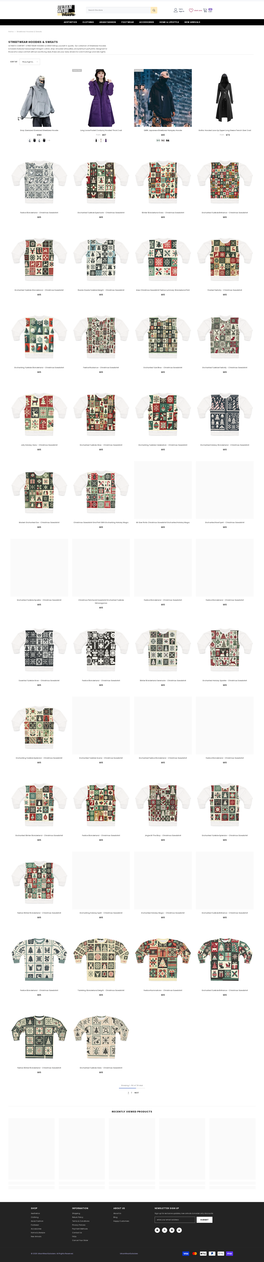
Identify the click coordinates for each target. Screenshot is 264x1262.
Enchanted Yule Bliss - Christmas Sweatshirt (163, 367)
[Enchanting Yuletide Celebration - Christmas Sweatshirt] (163, 412)
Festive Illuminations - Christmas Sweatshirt (163, 990)
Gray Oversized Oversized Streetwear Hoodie (39, 130)
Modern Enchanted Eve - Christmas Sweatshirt (39, 522)
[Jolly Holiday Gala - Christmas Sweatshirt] (39, 412)
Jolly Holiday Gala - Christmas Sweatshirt (39, 445)
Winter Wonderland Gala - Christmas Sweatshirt (163, 212)
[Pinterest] (164, 1230)
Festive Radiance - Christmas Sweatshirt (101, 367)
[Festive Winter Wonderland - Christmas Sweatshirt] (39, 880)
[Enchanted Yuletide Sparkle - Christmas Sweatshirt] (39, 568)
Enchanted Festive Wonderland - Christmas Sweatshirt (163, 758)
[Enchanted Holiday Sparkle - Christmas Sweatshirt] (225, 648)
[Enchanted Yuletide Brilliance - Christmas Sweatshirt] (225, 180)
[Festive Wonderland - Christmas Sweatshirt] (39, 180)
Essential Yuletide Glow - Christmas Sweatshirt (39, 680)
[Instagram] (157, 1230)
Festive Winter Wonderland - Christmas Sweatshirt (39, 913)
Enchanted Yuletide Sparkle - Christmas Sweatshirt (39, 600)
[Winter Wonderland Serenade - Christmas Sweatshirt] (163, 648)
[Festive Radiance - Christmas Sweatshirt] (101, 335)
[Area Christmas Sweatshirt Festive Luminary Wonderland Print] (163, 258)
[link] (31, 1183)
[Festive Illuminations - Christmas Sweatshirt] (163, 958)
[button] (30, 62)
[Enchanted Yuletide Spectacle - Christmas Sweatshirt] (101, 180)
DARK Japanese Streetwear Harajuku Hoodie (163, 130)
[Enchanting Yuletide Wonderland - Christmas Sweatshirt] (39, 335)
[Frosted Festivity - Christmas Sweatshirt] (225, 258)
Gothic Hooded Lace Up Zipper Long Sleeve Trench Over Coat (225, 130)
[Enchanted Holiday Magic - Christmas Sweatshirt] (163, 880)
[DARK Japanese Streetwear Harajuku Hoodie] (163, 98)
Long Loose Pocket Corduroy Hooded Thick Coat (101, 130)
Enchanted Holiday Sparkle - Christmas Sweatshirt (225, 680)
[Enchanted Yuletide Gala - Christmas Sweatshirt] (101, 1035)
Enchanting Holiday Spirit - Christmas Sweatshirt (101, 913)
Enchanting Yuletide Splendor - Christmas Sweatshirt (39, 758)
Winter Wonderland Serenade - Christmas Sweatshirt (163, 680)
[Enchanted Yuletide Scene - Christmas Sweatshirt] (101, 725)
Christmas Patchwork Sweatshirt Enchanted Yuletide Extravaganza (101, 601)
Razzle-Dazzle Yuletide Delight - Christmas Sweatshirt (101, 290)
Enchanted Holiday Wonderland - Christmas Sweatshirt (224, 445)
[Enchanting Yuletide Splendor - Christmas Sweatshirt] (39, 725)
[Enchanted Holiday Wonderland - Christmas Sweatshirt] (225, 412)
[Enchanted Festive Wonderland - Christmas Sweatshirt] (163, 725)
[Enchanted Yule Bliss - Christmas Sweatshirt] (163, 335)
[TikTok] (171, 1230)
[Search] (121, 10)
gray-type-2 (39, 140)
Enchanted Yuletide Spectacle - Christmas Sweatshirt (101, 212)
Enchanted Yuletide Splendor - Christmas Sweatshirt (225, 835)
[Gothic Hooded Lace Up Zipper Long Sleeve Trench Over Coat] (225, 98)
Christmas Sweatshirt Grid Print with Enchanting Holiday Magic (101, 522)
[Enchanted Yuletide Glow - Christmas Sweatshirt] (101, 412)
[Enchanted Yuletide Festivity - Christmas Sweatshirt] (225, 335)
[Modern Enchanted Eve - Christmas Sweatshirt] (39, 490)
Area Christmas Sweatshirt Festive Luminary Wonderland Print (163, 290)
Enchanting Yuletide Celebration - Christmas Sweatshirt (163, 445)
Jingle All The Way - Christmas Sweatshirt (163, 835)
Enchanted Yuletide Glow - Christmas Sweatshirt (101, 445)
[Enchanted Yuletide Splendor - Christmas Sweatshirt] (225, 803)
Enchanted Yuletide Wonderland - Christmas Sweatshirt (39, 290)
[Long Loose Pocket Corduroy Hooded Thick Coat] (101, 98)
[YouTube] (179, 1230)
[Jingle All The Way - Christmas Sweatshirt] (163, 803)
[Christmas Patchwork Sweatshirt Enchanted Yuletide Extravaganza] (101, 568)
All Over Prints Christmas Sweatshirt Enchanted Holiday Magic (163, 522)
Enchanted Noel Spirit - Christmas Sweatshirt (224, 522)
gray (30, 140)
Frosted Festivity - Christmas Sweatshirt (225, 290)
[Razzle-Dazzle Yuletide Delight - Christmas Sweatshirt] (101, 258)
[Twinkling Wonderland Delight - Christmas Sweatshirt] (101, 958)
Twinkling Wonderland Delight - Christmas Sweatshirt (101, 990)
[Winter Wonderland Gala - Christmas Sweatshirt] (163, 180)
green (158, 140)
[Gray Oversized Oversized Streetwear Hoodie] (39, 98)
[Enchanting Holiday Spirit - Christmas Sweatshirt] (101, 880)
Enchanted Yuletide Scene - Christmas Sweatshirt (101, 758)
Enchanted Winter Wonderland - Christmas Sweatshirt (39, 835)
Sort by (13, 62)
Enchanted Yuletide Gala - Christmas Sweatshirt (101, 1068)
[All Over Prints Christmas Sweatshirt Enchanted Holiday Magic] (163, 490)
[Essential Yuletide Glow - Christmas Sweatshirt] (39, 648)
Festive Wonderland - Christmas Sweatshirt (39, 212)
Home (10, 31)
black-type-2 (44, 140)
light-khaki (101, 140)
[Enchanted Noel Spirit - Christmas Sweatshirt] (225, 490)
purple (106, 140)
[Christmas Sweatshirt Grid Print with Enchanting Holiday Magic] (101, 490)
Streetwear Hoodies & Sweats (29, 31)
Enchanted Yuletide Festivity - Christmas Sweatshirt (224, 367)
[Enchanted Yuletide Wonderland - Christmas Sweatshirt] (39, 258)
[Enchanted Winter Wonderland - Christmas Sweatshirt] (39, 803)
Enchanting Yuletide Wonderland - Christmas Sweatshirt (39, 367)
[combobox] (118, 10)
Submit (204, 1219)
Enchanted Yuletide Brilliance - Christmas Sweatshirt (225, 212)
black (34, 140)
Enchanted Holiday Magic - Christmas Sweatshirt (163, 913)
